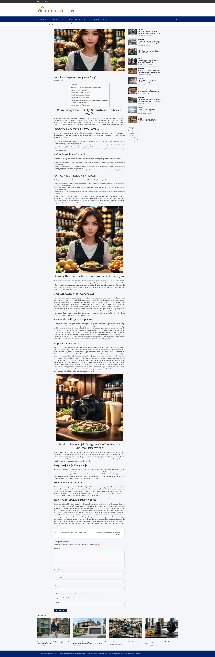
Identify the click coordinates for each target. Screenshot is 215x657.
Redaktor (149, 55)
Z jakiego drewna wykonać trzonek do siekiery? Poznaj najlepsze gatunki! (147, 120)
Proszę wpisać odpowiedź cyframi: (64, 598)
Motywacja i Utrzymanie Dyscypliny (81, 92)
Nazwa (56, 570)
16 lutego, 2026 (142, 74)
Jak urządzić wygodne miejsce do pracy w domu (72, 532)
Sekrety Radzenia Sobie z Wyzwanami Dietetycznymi (85, 94)
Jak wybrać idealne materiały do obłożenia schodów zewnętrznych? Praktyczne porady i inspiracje (149, 101)
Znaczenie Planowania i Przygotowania (82, 89)
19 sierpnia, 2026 (142, 35)
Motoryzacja (87, 19)
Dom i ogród (54, 19)
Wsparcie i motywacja (78, 99)
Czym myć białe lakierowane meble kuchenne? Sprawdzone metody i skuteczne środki (148, 111)
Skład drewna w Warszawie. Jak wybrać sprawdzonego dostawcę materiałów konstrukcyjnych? (148, 72)
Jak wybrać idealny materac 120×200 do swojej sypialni (147, 81)
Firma (70, 19)
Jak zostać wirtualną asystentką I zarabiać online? (108, 533)
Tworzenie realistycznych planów (81, 97)
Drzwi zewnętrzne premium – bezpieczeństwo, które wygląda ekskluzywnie (148, 91)
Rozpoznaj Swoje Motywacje (80, 102)
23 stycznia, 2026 (142, 84)
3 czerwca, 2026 (142, 64)
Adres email (58, 578)
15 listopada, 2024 (58, 80)
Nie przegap (42, 616)
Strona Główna (43, 19)
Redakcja (104, 19)
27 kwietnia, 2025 (142, 123)
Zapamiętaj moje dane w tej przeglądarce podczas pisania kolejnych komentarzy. (79, 594)
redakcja (149, 35)
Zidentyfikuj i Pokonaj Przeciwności (81, 105)
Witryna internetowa (60, 586)
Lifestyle (77, 19)
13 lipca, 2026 (141, 45)
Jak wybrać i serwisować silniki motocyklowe (124, 642)
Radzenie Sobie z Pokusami (79, 90)
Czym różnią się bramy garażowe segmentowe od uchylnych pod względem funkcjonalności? (149, 43)
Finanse (63, 19)
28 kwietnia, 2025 (142, 103)
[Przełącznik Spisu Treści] (106, 85)
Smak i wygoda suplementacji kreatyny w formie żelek (148, 61)
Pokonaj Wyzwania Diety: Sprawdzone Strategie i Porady (86, 87)
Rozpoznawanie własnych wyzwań (81, 95)
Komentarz (57, 548)
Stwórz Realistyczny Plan (79, 104)
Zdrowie (96, 19)
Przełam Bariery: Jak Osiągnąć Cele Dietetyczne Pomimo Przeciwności (89, 100)
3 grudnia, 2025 (142, 93)
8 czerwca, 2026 (142, 55)
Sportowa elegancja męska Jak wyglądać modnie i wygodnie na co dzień (149, 33)
